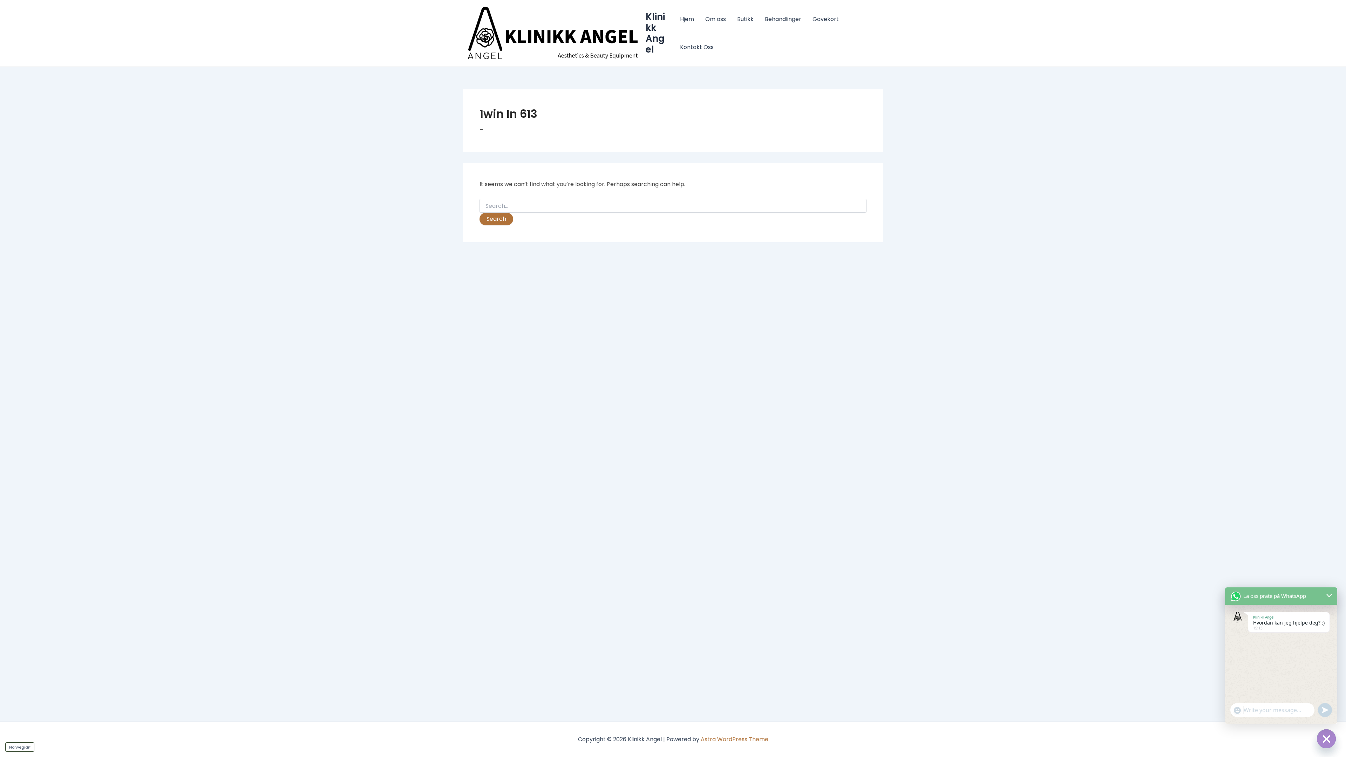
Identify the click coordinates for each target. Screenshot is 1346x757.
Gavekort (826, 19)
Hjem (687, 19)
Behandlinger (783, 19)
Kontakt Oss (697, 47)
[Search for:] (673, 206)
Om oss (715, 19)
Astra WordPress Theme (734, 739)
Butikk (745, 19)
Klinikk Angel (655, 33)
